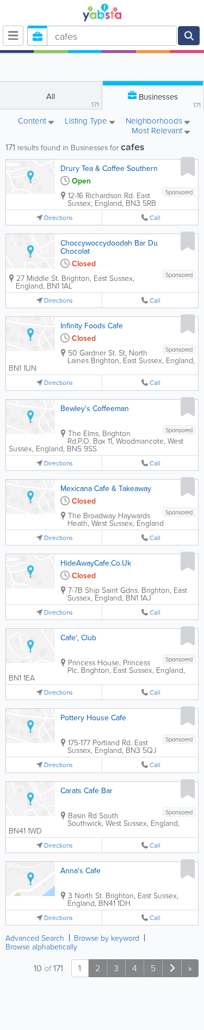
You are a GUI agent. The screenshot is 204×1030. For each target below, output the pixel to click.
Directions (58, 217)
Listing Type (87, 121)
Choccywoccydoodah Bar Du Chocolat (109, 246)
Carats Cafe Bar (86, 790)
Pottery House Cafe (93, 717)
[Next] (172, 968)
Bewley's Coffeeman (94, 408)
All (72, 99)
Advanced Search (34, 937)
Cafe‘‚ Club (78, 637)
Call (155, 217)
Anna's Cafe (80, 870)
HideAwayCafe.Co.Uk (95, 562)
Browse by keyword (106, 937)
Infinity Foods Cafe (91, 325)
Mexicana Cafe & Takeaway (105, 488)
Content (33, 121)
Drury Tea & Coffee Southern (109, 168)
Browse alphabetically (41, 946)
